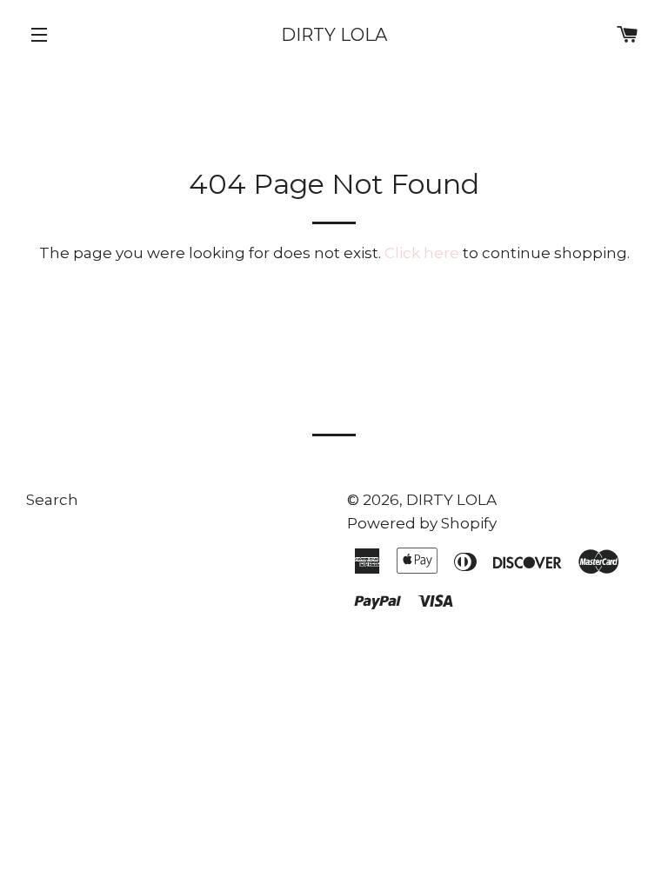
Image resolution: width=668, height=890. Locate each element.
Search (52, 499)
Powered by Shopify (422, 523)
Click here (421, 253)
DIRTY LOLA (334, 34)
